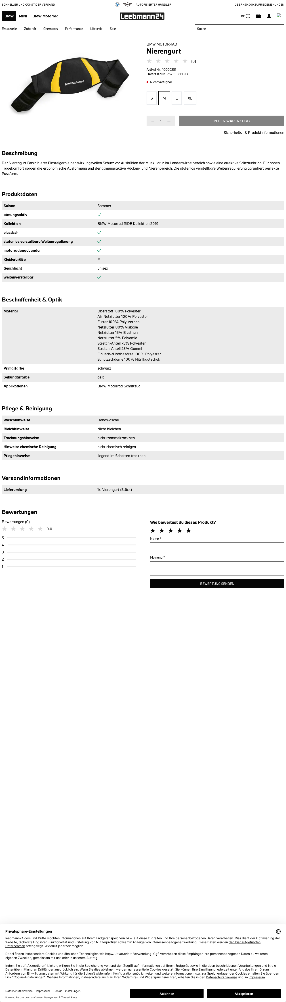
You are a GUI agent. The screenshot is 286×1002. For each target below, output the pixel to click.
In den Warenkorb (231, 120)
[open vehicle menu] (258, 16)
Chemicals (50, 29)
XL (190, 98)
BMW (9, 16)
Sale (113, 29)
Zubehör (30, 29)
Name (156, 538)
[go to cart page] (279, 16)
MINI (23, 16)
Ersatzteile (9, 29)
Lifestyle (96, 29)
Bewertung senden (217, 584)
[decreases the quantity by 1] (154, 121)
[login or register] (269, 16)
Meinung (157, 557)
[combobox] (239, 28)
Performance (74, 29)
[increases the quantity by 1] (167, 121)
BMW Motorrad (45, 16)
